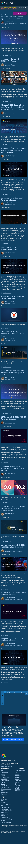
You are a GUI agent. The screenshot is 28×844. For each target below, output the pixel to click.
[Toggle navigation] (25, 2)
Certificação (4, 772)
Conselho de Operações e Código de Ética (6, 819)
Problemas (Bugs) (6, 777)
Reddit (17, 779)
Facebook (17, 785)
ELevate (3, 784)
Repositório (4, 779)
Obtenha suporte (20, 771)
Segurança (4, 794)
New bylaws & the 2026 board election (9, 8)
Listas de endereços (6, 787)
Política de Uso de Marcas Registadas (6, 810)
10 (26, 693)
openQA (3, 790)
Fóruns (17, 774)
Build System (4, 792)
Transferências (5, 780)
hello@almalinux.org (6, 766)
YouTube (17, 789)
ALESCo (3, 774)
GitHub (3, 775)
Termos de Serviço (6, 804)
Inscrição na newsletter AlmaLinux (13, 739)
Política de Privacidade (4, 801)
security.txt (4, 785)
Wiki (2, 771)
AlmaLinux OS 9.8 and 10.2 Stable (9, 7)
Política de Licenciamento (5, 806)
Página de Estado (6, 789)
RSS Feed (20, 13)
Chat (16, 772)
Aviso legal (4, 799)
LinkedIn (17, 787)
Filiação (3, 782)
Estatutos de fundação (4, 815)
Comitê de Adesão (6, 822)
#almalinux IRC (19, 790)
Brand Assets (4, 812)
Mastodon (18, 780)
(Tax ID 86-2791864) (11, 826)
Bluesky (17, 782)
